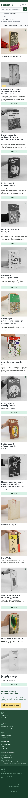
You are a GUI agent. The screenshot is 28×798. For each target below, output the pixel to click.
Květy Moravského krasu (12, 639)
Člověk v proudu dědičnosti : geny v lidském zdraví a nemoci (12, 137)
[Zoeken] (25, 9)
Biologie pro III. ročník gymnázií (8, 184)
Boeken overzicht (6, 735)
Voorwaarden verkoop (14, 786)
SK (5, 795)
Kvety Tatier (6, 558)
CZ (3, 795)
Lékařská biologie (9, 676)
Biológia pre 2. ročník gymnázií (8, 404)
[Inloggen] (20, 5)
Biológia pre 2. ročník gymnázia (8, 445)
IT (18, 795)
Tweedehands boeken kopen (9, 720)
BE (22, 795)
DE (10, 795)
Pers (2, 746)
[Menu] (25, 5)
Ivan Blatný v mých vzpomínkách (9, 276)
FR (20, 795)
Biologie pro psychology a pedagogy (12, 320)
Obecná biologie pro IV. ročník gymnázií (10, 596)
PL (25, 795)
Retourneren (4, 737)
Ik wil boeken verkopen (7, 726)
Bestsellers (4, 715)
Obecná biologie (8, 525)
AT (7, 795)
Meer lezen (3, 100)
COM (13, 795)
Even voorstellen (6, 744)
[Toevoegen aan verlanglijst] (25, 30)
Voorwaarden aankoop (14, 784)
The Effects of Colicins (11, 56)
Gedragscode (14, 791)
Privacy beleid (14, 789)
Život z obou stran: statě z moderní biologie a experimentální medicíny (12, 484)
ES (16, 795)
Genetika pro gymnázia (11, 362)
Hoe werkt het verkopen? (8, 729)
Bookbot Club (5, 748)
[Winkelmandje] (23, 5)
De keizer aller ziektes (11, 90)
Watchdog (4, 718)
